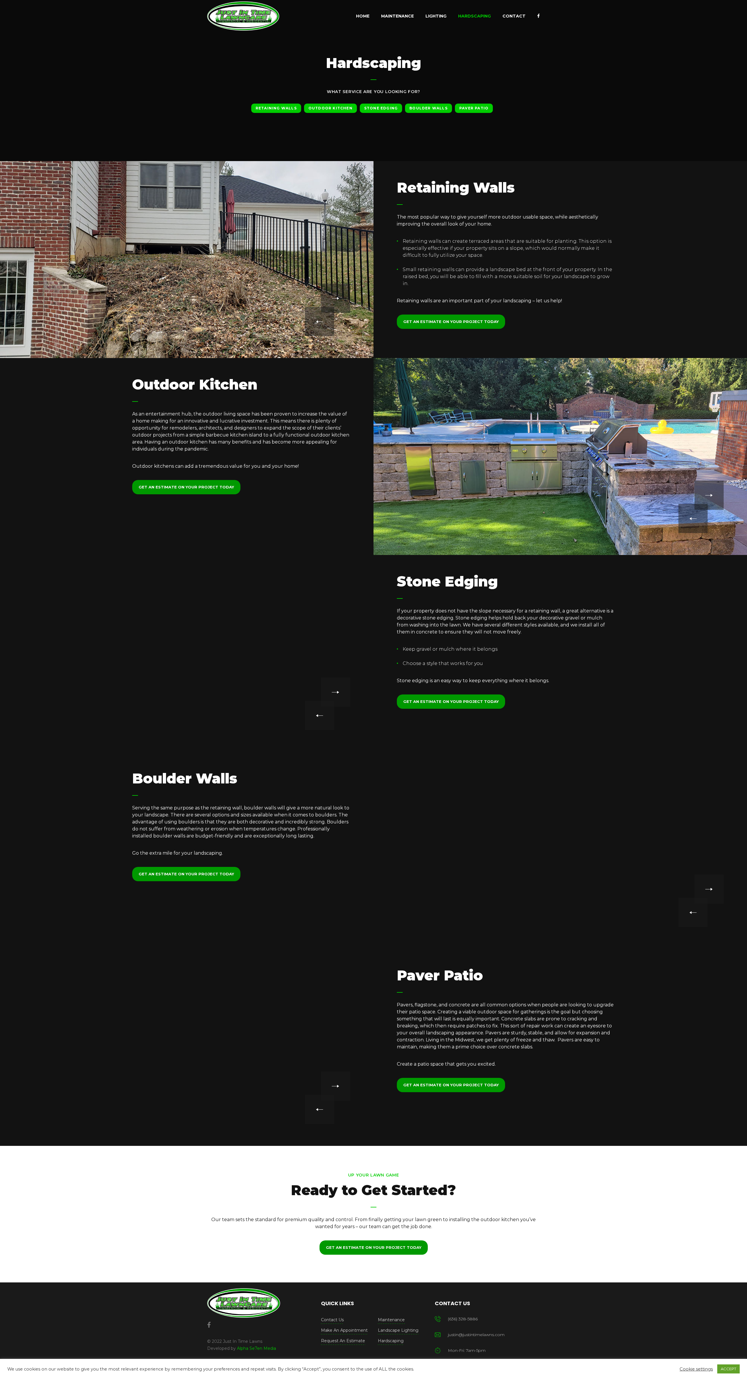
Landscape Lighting (398, 1330)
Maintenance (391, 1319)
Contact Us (332, 1319)
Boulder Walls (428, 108)
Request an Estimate (343, 1340)
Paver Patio (473, 108)
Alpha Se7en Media (256, 1348)
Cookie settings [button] (696, 1369)
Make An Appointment (344, 1330)
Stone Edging (381, 108)
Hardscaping (391, 1340)
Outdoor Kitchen (330, 108)
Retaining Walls (276, 108)
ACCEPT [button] (728, 1368)
